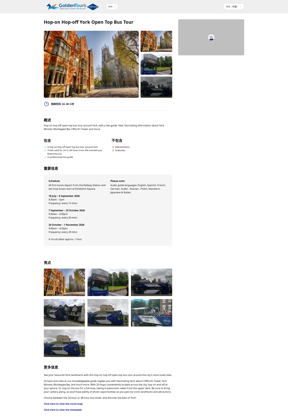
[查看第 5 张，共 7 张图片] (108, 313)
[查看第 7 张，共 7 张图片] (64, 344)
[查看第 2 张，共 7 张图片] (108, 283)
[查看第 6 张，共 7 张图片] (151, 313)
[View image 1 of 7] (156, 41)
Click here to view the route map (63, 403)
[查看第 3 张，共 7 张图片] (151, 283)
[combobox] (234, 6)
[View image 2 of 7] (156, 64)
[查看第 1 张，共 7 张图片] (64, 283)
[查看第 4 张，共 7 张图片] (64, 313)
